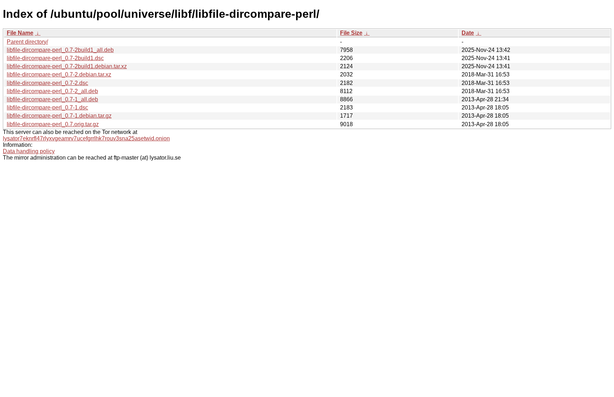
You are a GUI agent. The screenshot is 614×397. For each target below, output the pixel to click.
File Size (351, 33)
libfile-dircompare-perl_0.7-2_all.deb (52, 91)
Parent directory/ (27, 42)
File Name (20, 33)
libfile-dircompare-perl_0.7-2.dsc (47, 83)
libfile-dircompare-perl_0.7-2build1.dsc (55, 58)
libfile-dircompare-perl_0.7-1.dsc (47, 107)
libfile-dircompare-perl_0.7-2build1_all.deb (60, 50)
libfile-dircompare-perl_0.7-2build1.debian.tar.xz (67, 66)
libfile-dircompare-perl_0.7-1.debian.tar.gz (59, 116)
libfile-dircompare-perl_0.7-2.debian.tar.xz (59, 74)
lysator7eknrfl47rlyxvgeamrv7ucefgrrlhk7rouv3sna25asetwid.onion (86, 138)
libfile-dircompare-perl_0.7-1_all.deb (52, 99)
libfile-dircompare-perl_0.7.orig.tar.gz (53, 124)
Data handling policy (29, 151)
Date (468, 33)
